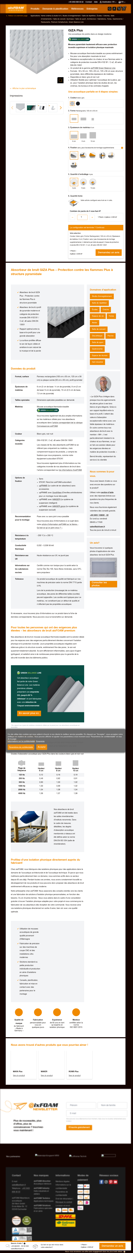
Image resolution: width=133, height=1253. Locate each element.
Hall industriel (97, 362)
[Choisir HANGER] (111, 155)
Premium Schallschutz (59, 22)
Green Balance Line (76, 22)
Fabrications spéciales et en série (43, 1208)
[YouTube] (115, 1182)
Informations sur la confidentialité (21, 741)
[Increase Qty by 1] (92, 217)
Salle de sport (97, 342)
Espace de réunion (100, 356)
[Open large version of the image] (37, 56)
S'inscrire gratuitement (79, 1127)
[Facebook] (101, 1182)
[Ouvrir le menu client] (114, 9)
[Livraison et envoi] (65, 1217)
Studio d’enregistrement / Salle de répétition (79, 16)
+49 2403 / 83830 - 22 (99, 515)
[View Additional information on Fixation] (122, 148)
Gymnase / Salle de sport (76, 19)
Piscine (111, 336)
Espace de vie (98, 316)
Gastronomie (97, 349)
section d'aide (107, 492)
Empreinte (40, 741)
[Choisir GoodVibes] (102, 155)
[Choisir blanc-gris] (72, 103)
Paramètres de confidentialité (21, 747)
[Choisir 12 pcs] (93, 182)
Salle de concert (98, 329)
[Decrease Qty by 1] (72, 217)
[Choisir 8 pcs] (83, 182)
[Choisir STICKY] (83, 155)
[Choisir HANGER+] (74, 165)
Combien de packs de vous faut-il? (85, 211)
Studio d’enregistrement (102, 296)
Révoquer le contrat (64, 1202)
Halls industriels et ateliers (41, 1191)
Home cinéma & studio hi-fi (51, 16)
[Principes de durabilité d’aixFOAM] (17, 1220)
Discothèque (97, 336)
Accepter (42, 747)
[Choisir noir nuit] (78, 103)
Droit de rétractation (64, 1199)
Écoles (95, 310)
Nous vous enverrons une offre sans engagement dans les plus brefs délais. (94, 1251)
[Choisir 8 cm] (83, 135)
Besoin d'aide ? (17, 1243)
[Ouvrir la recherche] (109, 9)
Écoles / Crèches (103, 16)
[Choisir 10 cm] (93, 135)
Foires (109, 19)
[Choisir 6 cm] (74, 135)
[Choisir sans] (74, 155)
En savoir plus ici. (29, 713)
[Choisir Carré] (93, 118)
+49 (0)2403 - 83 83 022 (20, 1246)
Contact (88, 2)
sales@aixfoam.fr (17, 1249)
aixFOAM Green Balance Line (103, 68)
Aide (96, 2)
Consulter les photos (99, 584)
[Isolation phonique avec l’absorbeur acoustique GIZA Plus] (103, 567)
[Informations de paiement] (86, 1197)
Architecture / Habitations (96, 19)
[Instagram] (106, 1182)
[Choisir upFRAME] (93, 155)
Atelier (94, 323)
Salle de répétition (99, 303)
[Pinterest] (111, 1182)
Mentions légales (62, 1181)
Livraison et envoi (63, 1206)
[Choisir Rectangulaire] (74, 118)
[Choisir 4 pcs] (74, 182)
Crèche (106, 310)
